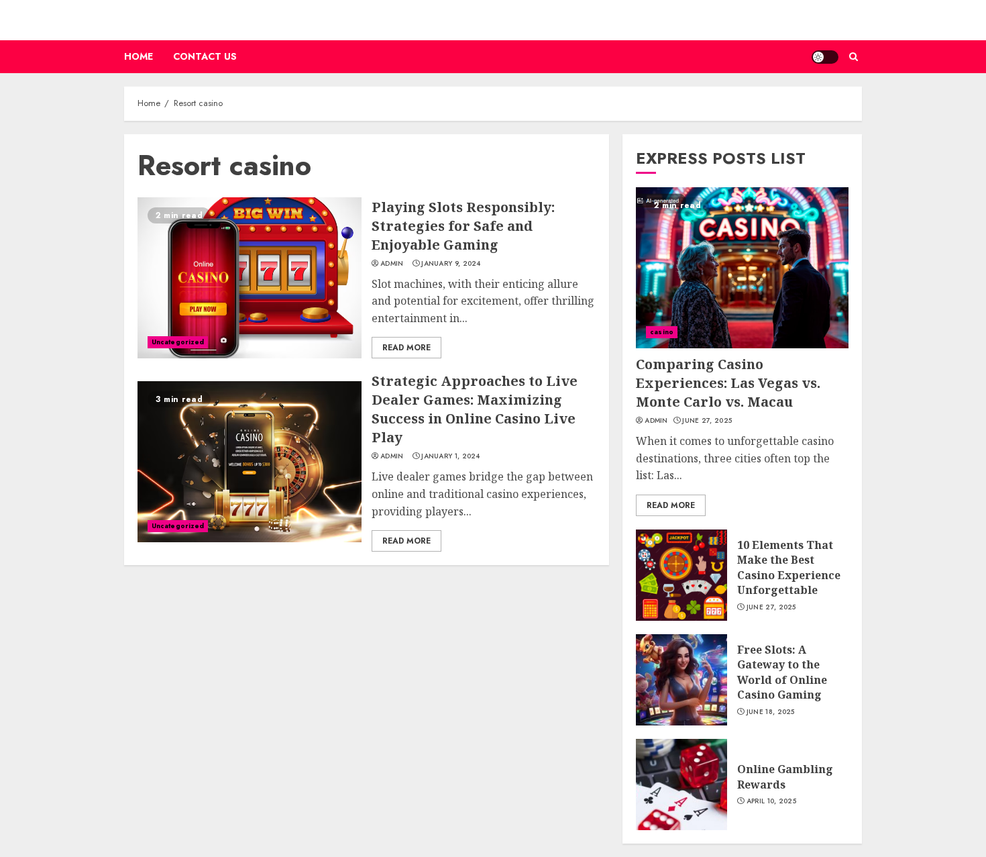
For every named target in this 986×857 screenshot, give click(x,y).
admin (392, 263)
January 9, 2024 (451, 263)
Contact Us (205, 56)
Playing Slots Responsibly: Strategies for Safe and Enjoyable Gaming (463, 226)
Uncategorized (178, 342)
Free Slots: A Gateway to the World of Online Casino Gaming (782, 672)
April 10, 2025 (771, 801)
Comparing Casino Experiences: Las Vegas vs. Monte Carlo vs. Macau (728, 383)
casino (661, 332)
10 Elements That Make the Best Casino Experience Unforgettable (788, 567)
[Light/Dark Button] (825, 57)
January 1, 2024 (450, 456)
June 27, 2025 (707, 420)
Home (138, 56)
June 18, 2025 (771, 712)
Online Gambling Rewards (785, 776)
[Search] (853, 57)
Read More (406, 348)
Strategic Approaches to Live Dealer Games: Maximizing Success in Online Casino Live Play (475, 409)
